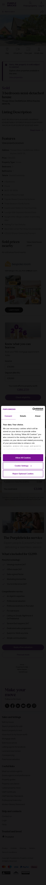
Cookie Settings (22, 466)
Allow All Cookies (23, 458)
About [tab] (37, 416)
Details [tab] (23, 416)
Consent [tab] (8, 416)
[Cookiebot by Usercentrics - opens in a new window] (32, 409)
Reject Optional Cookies (23, 474)
